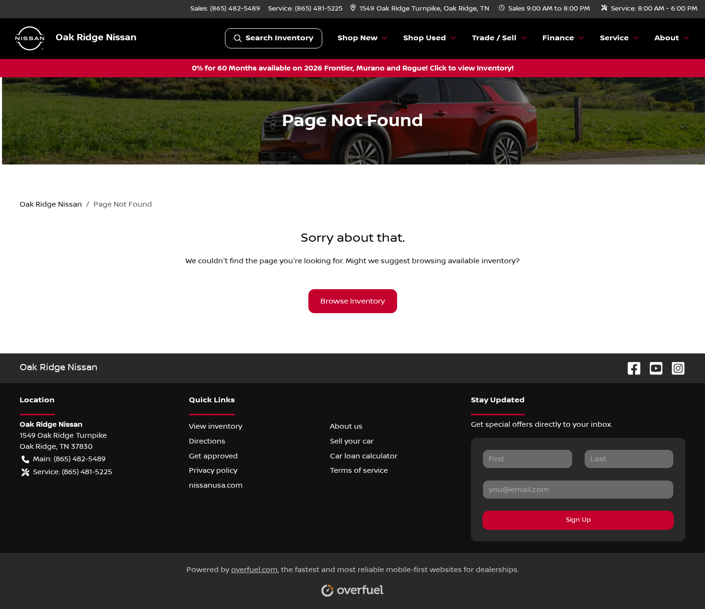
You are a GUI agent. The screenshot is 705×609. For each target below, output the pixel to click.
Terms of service (359, 470)
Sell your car (352, 441)
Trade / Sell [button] (494, 38)
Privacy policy (213, 470)
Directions (207, 441)
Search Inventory (279, 38)
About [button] (667, 38)
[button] (420, 9)
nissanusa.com (216, 485)
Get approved (213, 456)
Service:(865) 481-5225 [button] (72, 472)
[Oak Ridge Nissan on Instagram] (674, 368)
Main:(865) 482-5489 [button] (69, 459)
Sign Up (578, 520)
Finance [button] (558, 38)
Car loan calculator (364, 456)
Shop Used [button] (424, 38)
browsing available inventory (464, 261)
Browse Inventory (352, 301)
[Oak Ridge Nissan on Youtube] (652, 368)
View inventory (215, 426)
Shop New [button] (357, 38)
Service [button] (614, 38)
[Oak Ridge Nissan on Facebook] (630, 368)
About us (346, 426)
